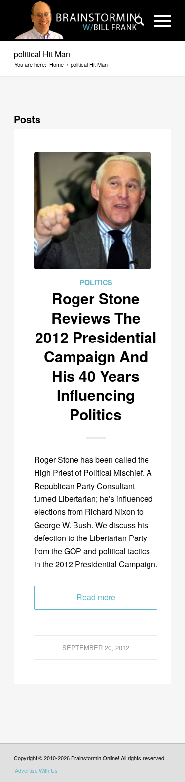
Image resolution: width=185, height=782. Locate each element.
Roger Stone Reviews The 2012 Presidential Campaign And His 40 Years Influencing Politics (95, 356)
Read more (95, 597)
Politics (95, 282)
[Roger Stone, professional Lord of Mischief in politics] (92, 214)
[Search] (134, 20)
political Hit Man (42, 54)
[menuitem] (134, 20)
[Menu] (157, 20)
